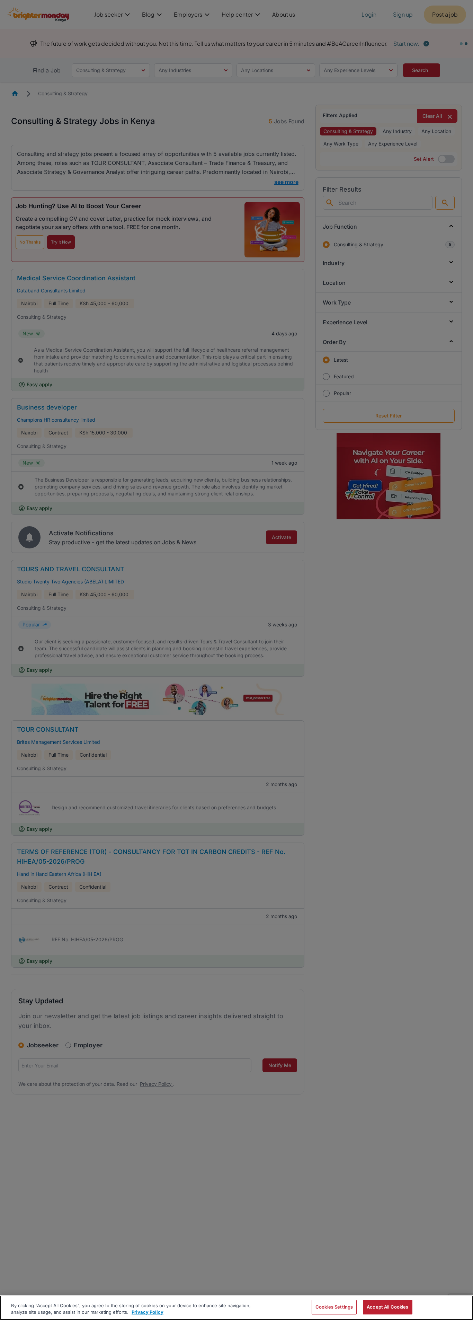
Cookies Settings (334, 1307)
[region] (236, 1307)
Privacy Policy (147, 1312)
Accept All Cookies (387, 1307)
